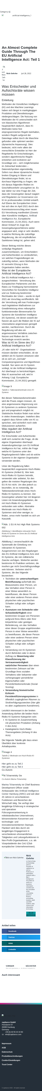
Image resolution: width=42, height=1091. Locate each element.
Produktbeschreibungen (12, 1056)
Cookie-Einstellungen (11, 1060)
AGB (4, 1048)
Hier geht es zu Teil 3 (12, 767)
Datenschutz (7, 1052)
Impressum (6, 1043)
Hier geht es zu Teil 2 (12, 763)
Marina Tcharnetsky (11, 784)
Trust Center (7, 1064)
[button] (21, 931)
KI (9, 12)
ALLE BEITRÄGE (31, 914)
